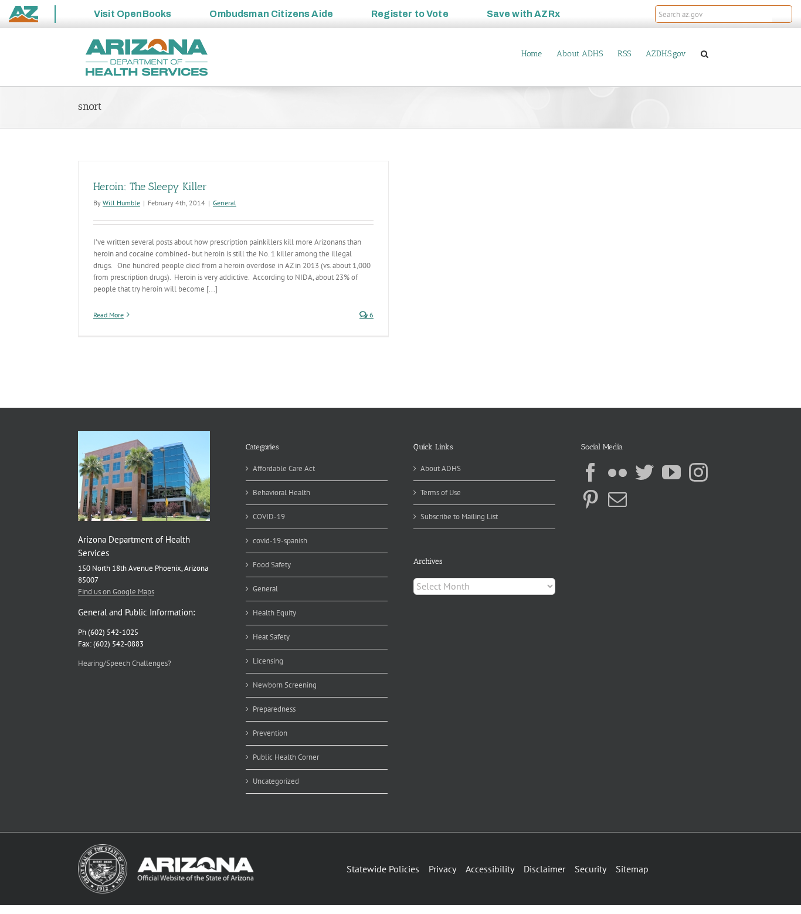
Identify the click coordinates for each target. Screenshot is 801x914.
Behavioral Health (281, 492)
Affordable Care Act (284, 468)
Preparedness (274, 709)
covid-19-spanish (280, 541)
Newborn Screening (285, 685)
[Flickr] (617, 472)
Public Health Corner (286, 757)
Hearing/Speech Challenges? (124, 663)
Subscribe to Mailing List (459, 517)
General (224, 202)
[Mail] (617, 499)
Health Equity (274, 613)
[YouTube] (671, 472)
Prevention (270, 733)
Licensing (268, 661)
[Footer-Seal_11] (166, 848)
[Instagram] (698, 472)
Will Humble (121, 202)
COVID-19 (269, 517)
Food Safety (272, 565)
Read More (108, 314)
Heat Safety (271, 637)
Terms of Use (440, 492)
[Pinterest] (590, 499)
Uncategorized (276, 781)
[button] (782, 14)
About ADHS (440, 468)
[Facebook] (590, 472)
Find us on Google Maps (116, 592)
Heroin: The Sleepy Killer (150, 186)
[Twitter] (644, 472)
